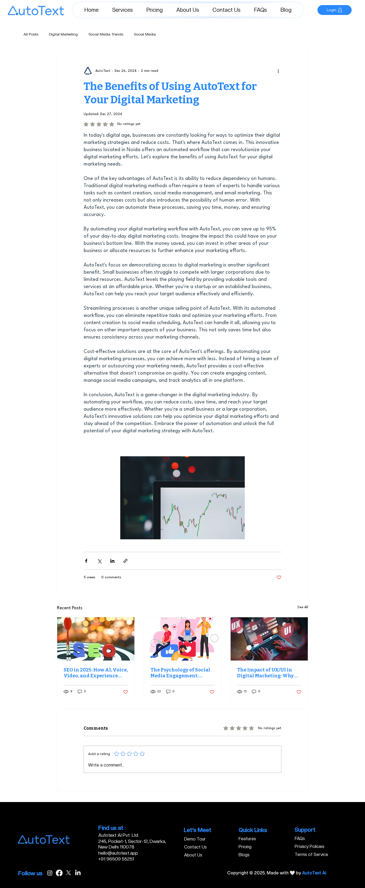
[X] (68, 873)
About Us (193, 855)
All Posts (31, 34)
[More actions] (278, 71)
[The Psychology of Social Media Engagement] (182, 639)
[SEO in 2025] (95, 639)
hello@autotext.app (118, 853)
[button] (122, 9)
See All (302, 607)
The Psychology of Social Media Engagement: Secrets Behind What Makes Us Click (180, 673)
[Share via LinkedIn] (112, 560)
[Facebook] (59, 873)
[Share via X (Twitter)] (99, 560)
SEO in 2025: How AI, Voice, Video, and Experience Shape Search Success (96, 673)
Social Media (145, 34)
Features (247, 838)
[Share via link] (125, 560)
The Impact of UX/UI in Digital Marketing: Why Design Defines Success (265, 673)
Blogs (244, 854)
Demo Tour (195, 839)
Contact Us (195, 847)
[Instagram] (49, 873)
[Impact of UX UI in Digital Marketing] (269, 639)
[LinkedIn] (78, 873)
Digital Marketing (63, 34)
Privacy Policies (309, 846)
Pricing (245, 846)
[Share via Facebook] (86, 560)
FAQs (300, 838)
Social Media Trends (105, 34)
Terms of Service (311, 854)
